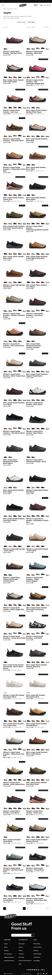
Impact (6, 943)
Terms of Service (37, 947)
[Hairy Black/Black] (42, 48)
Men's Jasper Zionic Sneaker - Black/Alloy (14, 257)
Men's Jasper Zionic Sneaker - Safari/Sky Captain (14, 81)
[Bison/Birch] (33, 164)
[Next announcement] (49, 1)
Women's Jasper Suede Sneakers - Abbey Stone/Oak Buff (13, 754)
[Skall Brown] (15, 281)
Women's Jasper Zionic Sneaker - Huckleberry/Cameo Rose (37, 520)
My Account (22, 943)
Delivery (21, 947)
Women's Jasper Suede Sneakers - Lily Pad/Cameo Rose (13, 870)
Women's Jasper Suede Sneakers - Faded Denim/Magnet (34, 579)
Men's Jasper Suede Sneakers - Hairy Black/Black (14, 519)
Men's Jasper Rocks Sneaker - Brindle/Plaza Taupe (37, 111)
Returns (21, 950)
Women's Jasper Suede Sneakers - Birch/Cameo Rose (14, 375)
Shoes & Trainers (10, 8)
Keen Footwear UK (27, 973)
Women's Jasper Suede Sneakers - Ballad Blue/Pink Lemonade (36, 900)
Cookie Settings (37, 954)
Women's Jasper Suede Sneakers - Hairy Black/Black (14, 432)
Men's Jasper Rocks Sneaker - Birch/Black (14, 491)
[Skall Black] (19, 281)
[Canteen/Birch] (33, 456)
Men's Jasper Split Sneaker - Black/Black (36, 198)
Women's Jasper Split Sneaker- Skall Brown (14, 286)
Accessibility (36, 960)
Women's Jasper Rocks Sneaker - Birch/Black (34, 403)
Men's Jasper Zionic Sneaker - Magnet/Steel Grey (37, 665)
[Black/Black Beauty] (5, 661)
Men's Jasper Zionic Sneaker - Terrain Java (14, 198)
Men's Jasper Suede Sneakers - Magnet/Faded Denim (37, 375)
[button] (2, 5)
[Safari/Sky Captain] (10, 76)
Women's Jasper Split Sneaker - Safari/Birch (37, 550)
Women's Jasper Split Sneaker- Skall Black (37, 491)
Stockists (6, 950)
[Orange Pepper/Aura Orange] (15, 76)
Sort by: (28, 27)
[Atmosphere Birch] (5, 692)
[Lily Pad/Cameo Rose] (10, 340)
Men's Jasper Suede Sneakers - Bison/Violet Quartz (37, 753)
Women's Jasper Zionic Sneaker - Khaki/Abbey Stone (14, 783)
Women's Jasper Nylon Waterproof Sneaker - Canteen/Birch (11, 579)
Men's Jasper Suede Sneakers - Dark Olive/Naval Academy (14, 227)
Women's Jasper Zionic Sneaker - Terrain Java (34, 812)
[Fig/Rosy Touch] (5, 48)
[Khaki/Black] (5, 836)
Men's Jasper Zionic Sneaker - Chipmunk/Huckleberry (37, 608)
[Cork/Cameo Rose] (19, 340)
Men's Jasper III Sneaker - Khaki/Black (12, 840)
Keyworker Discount (9, 960)
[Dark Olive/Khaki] (19, 76)
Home (4, 8)
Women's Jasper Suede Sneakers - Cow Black (34, 637)
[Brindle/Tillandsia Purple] (38, 48)
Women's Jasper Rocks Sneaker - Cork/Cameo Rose (13, 345)
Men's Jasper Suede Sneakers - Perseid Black (14, 899)
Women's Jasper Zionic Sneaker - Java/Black (11, 812)
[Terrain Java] (15, 107)
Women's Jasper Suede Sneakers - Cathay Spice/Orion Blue (14, 169)
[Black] (28, 456)
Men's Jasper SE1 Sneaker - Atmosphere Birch (36, 696)
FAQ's (20, 964)
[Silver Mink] (33, 48)
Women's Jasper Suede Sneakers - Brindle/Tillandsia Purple (14, 315)
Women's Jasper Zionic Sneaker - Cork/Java (11, 111)
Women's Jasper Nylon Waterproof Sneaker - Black (36, 460)
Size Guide (21, 957)
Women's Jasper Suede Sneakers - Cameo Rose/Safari (14, 637)
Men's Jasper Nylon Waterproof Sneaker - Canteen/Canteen (34, 345)
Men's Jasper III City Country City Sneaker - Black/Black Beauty (13, 666)
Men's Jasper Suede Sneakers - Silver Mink (37, 139)
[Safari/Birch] (10, 281)
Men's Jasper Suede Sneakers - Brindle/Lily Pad (37, 840)
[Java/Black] (10, 107)
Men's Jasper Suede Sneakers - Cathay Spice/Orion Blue (37, 257)
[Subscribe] (32, 935)
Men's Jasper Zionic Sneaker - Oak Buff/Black (37, 724)
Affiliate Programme (9, 957)
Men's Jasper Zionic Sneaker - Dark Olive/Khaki (37, 783)
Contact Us (21, 954)
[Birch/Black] (28, 107)
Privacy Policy (36, 943)
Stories (6, 947)
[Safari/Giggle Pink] (5, 107)
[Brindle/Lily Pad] (42, 135)
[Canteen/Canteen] (33, 340)
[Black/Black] (19, 107)
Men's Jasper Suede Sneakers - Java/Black (14, 403)
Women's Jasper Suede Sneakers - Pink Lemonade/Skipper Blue (35, 81)
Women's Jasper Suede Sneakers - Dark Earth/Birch (13, 139)
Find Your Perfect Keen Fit (25, 960)
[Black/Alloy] (5, 76)
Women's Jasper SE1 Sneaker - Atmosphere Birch (14, 696)
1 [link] (24, 908)
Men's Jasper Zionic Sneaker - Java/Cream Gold (14, 724)
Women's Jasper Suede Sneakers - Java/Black (34, 314)
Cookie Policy (36, 957)
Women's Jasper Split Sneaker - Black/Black (14, 550)
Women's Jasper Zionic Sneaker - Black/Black (34, 432)
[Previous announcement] (2, 1)
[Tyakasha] (15, 340)
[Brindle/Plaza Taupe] (38, 107)
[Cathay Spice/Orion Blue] (28, 48)
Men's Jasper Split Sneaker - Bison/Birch (36, 168)
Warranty (35, 950)
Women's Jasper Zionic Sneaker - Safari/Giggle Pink (13, 608)
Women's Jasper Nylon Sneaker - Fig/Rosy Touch (12, 52)
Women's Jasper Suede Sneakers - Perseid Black (35, 869)
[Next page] (47, 908)
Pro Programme (8, 954)
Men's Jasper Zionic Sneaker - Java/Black (37, 286)
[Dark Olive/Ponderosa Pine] (33, 107)
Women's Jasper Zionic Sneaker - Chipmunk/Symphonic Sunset (37, 228)
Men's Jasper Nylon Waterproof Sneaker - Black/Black (11, 461)
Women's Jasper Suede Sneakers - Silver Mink (34, 52)
